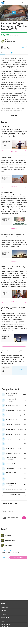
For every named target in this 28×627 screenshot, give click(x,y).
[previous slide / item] (1, 13)
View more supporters (14, 494)
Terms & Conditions (5, 624)
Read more (14, 115)
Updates (9, 53)
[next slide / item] (26, 13)
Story (2, 53)
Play (14, 12)
